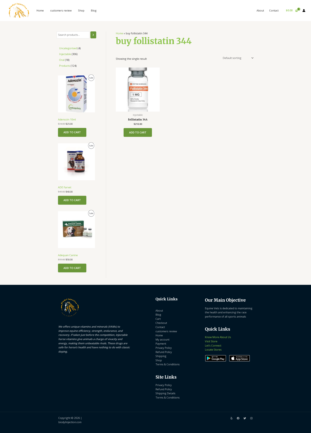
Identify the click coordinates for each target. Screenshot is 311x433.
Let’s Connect (213, 345)
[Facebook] (238, 418)
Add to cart (72, 132)
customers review (61, 10)
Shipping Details (165, 393)
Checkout (161, 323)
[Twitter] (244, 418)
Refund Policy (164, 352)
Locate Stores (213, 349)
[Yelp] (231, 418)
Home (40, 10)
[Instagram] (251, 418)
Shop (81, 10)
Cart (158, 319)
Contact (274, 10)
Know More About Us (218, 337)
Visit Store (211, 341)
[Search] (93, 34)
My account (162, 339)
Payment (161, 343)
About (260, 10)
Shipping (161, 356)
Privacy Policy (164, 348)
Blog (94, 10)
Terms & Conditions (168, 364)
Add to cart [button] (137, 132)
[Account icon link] (303, 10)
